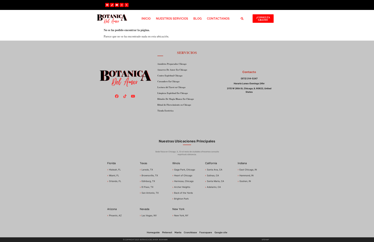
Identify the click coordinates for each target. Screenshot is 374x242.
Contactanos (218, 18)
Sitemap (265, 239)
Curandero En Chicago (168, 81)
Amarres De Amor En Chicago (172, 69)
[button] (242, 18)
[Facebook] (107, 5)
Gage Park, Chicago (184, 169)
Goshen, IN (245, 181)
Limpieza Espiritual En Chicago (172, 93)
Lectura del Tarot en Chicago (171, 87)
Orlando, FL (115, 181)
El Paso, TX (147, 187)
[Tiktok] (112, 5)
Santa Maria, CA (215, 181)
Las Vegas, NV (149, 215)
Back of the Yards (183, 192)
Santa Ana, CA (214, 169)
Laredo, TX (147, 169)
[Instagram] (122, 5)
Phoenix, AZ (115, 215)
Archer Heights (182, 187)
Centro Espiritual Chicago (169, 75)
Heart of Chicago (183, 175)
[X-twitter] (126, 5)
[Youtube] (117, 5)
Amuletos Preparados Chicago (172, 63)
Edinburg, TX (148, 181)
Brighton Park (181, 198)
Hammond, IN (246, 175)
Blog (197, 18)
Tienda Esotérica (165, 110)
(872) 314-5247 (249, 78)
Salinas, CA (213, 175)
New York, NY (181, 215)
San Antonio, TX (150, 192)
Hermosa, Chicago (184, 181)
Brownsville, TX (150, 175)
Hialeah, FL (115, 169)
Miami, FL (114, 175)
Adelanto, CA (214, 187)
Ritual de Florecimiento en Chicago (174, 104)
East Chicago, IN (248, 169)
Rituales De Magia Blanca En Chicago (175, 98)
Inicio (146, 18)
